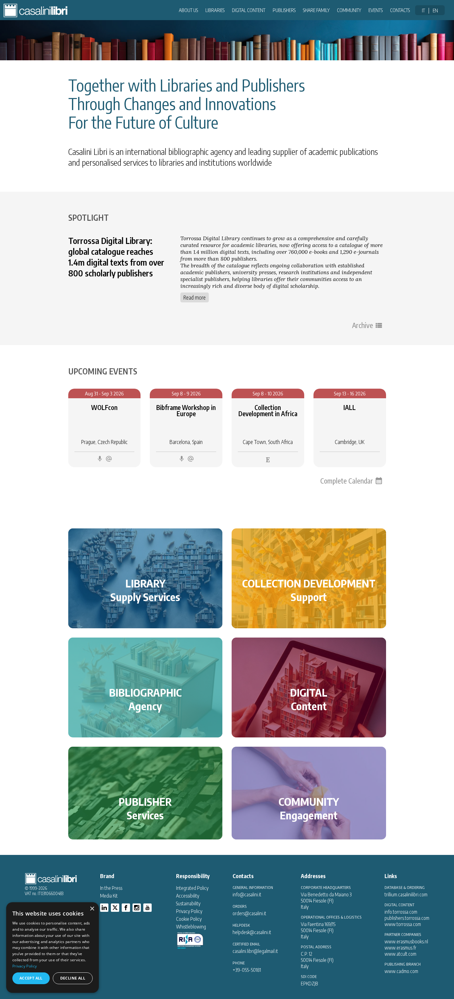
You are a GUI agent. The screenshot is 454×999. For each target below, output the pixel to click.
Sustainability (188, 903)
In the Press (111, 888)
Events (375, 10)
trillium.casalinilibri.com (406, 894)
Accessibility (187, 896)
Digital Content (248, 10)
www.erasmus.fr (400, 948)
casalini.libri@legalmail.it (255, 951)
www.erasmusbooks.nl (406, 941)
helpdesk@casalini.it (252, 932)
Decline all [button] (72, 978)
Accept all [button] (31, 978)
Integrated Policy (192, 888)
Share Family (316, 10)
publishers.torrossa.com (407, 918)
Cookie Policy (189, 919)
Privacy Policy (189, 911)
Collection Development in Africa (267, 410)
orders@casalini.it (249, 913)
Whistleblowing (191, 927)
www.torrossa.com (403, 924)
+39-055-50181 (247, 970)
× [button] (92, 909)
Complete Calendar (346, 480)
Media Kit (109, 896)
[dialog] (52, 947)
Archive (362, 325)
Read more (194, 297)
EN (435, 10)
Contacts (400, 10)
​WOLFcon (104, 407)
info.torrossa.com (401, 912)
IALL (349, 407)
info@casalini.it (247, 894)
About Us (188, 10)
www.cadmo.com (401, 971)
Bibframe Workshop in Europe (186, 410)
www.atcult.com (400, 954)
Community (349, 10)
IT (423, 10)
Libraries (215, 10)
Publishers (284, 10)
